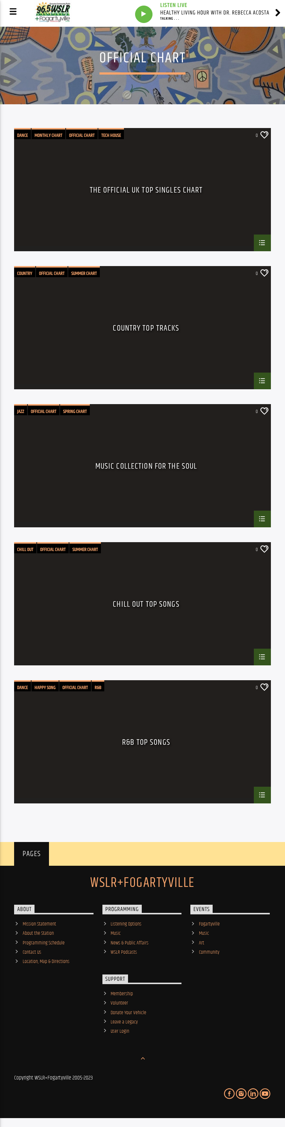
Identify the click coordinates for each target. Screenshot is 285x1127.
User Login (120, 1031)
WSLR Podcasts (124, 952)
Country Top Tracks (146, 329)
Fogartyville (209, 924)
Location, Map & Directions (46, 961)
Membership (122, 994)
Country (24, 273)
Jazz (20, 411)
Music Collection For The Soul (146, 467)
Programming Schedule (44, 943)
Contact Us (32, 952)
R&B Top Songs (146, 743)
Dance (22, 135)
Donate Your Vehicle (128, 1013)
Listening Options (126, 924)
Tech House (111, 135)
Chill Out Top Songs (146, 605)
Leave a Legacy (124, 1022)
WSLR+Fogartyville (142, 883)
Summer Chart (84, 273)
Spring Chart (75, 411)
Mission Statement (39, 924)
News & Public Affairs (129, 943)
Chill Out (25, 549)
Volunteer (119, 1003)
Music (116, 933)
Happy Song (45, 687)
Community (209, 952)
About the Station (38, 933)
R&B (98, 687)
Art (201, 943)
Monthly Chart (48, 135)
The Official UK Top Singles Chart (146, 191)
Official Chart (82, 135)
